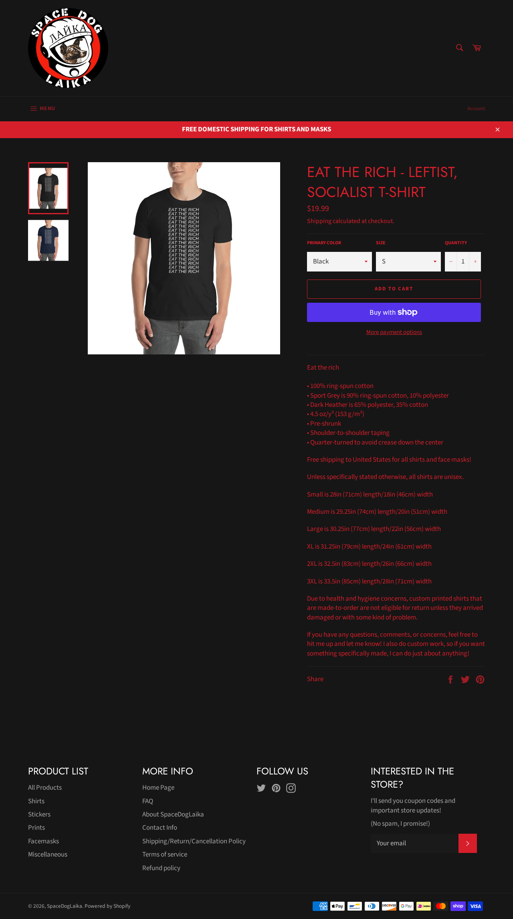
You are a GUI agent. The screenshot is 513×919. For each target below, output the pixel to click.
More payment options (394, 332)
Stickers (39, 814)
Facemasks (43, 841)
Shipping (319, 221)
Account (476, 108)
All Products (45, 787)
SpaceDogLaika (64, 906)
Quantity (456, 243)
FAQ (147, 801)
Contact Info (159, 828)
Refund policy (161, 868)
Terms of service (164, 854)
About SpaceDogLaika (173, 814)
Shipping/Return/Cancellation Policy (194, 841)
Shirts (36, 801)
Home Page (158, 787)
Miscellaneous (47, 854)
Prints (36, 828)
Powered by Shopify (107, 906)
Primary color (324, 243)
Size (381, 243)
